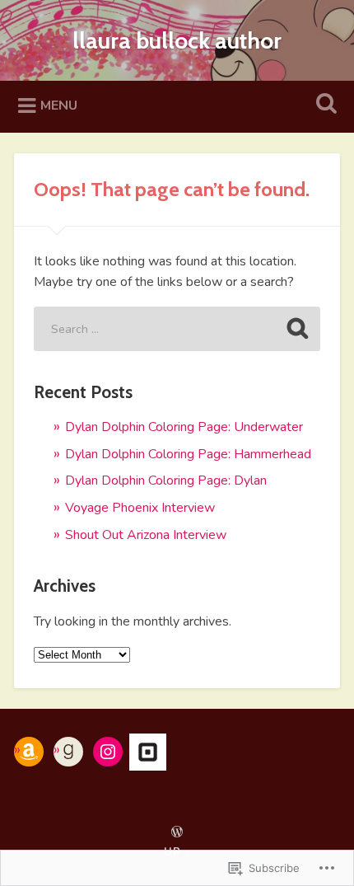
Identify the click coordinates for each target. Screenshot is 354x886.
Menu (58, 105)
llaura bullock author (177, 40)
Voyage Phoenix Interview (140, 508)
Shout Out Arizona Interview (145, 535)
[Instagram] (108, 751)
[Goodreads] (68, 751)
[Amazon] (29, 751)
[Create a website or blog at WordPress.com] (177, 833)
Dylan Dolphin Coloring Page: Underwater (184, 427)
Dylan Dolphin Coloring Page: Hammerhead (188, 454)
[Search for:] (177, 329)
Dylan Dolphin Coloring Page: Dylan (166, 480)
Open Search (323, 105)
